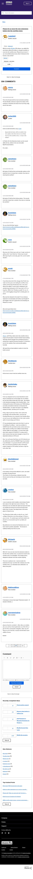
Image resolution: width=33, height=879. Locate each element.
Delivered (10, 46)
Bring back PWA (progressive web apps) (13, 788)
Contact (19, 854)
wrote (20, 128)
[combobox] (16, 13)
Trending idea (6, 759)
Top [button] (2, 875)
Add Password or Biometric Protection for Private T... (23, 723)
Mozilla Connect (9, 3)
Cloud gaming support (23, 708)
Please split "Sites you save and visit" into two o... (16, 796)
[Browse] (3, 3)
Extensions (6, 61)
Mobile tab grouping (22, 738)
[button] (4, 64)
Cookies (11, 854)
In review (5, 764)
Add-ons (6, 58)
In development (7, 769)
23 (22, 647)
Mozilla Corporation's (8, 858)
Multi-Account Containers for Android (12, 799)
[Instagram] (5, 838)
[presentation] (4, 659)
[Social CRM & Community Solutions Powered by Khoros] (28, 875)
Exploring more (6, 766)
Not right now (6, 771)
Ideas (3, 21)
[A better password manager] (25, 77)
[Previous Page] (8, 646)
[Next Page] (25, 646)
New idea (5, 756)
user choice (12, 61)
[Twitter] (2, 838)
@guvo (4, 334)
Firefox (14, 48)
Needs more (6, 761)
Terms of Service (15, 852)
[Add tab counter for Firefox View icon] (22, 77)
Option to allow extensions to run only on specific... (16, 792)
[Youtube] (8, 838)
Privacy (3, 854)
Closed (4, 777)
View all (7, 743)
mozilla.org (4, 852)
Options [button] (31, 21)
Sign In (27, 3)
